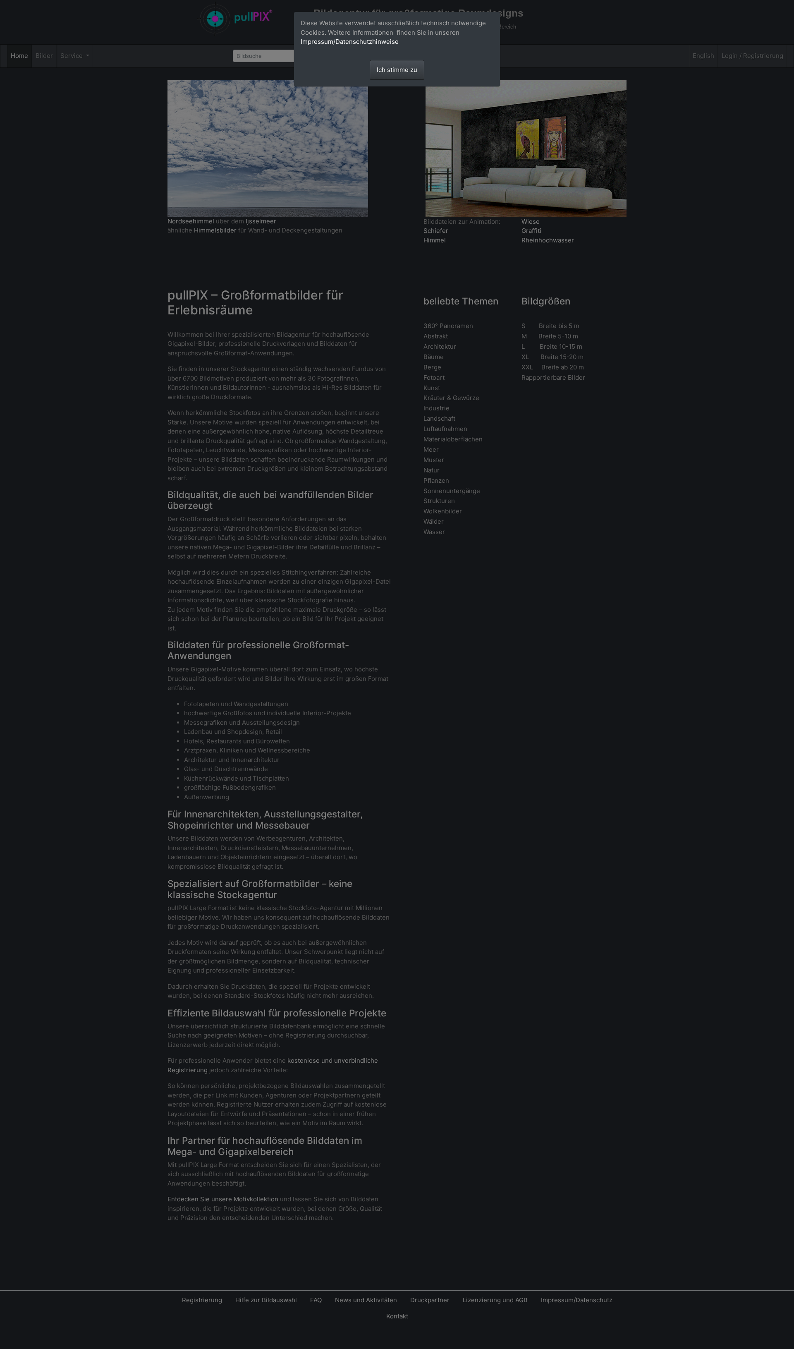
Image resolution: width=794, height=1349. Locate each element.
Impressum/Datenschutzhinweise (350, 42)
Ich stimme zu (397, 70)
